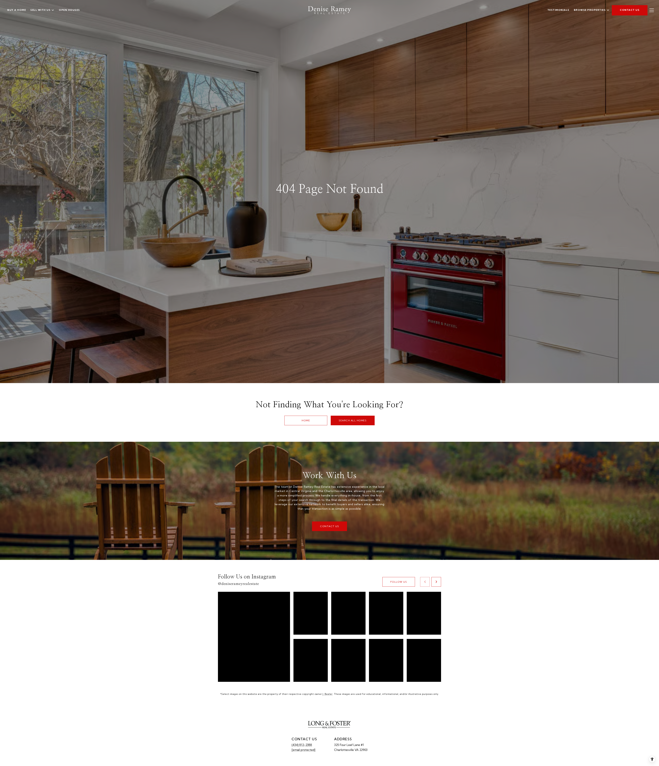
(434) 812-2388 (302, 745)
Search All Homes (353, 420)
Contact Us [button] (329, 526)
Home (306, 420)
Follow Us (398, 581)
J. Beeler (328, 694)
